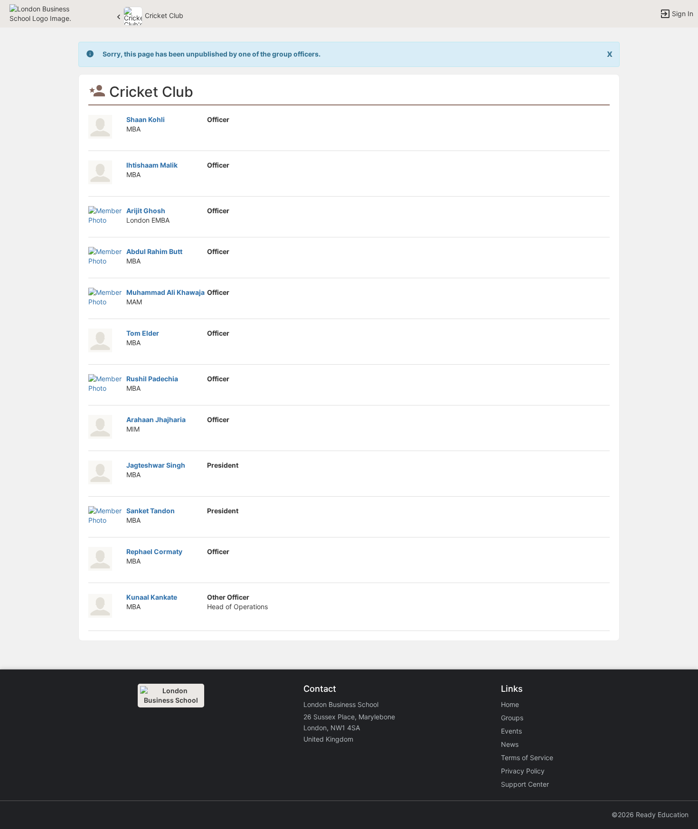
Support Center (525, 784)
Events (511, 731)
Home (510, 704)
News (510, 744)
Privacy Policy (523, 771)
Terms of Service (527, 758)
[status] (212, 54)
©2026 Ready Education (650, 814)
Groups (512, 718)
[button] (48, 13)
